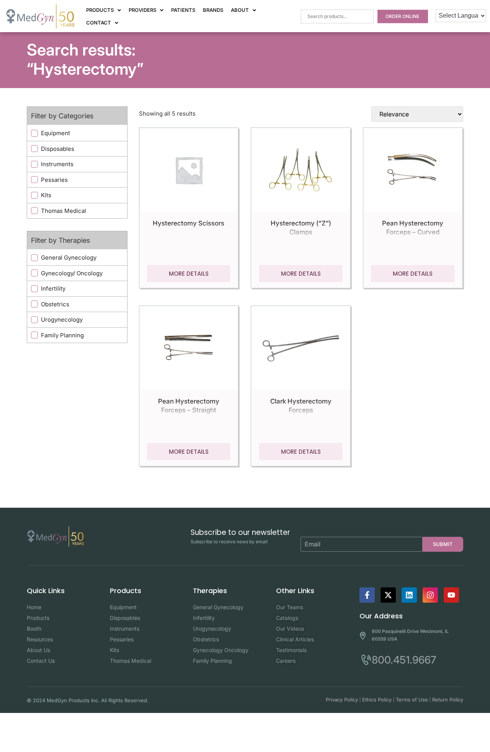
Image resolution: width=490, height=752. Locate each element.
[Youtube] (451, 595)
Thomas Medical (63, 210)
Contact (98, 23)
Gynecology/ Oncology (72, 273)
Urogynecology (62, 319)
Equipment (55, 133)
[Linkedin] (409, 595)
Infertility (53, 288)
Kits (46, 195)
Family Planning (62, 335)
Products (100, 10)
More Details (189, 274)
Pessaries (54, 179)
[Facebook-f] (367, 595)
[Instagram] (430, 595)
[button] (103, 10)
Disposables (57, 148)
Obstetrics (55, 304)
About (240, 10)
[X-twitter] (388, 595)
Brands (213, 10)
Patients (183, 10)
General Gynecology (68, 257)
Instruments (57, 164)
